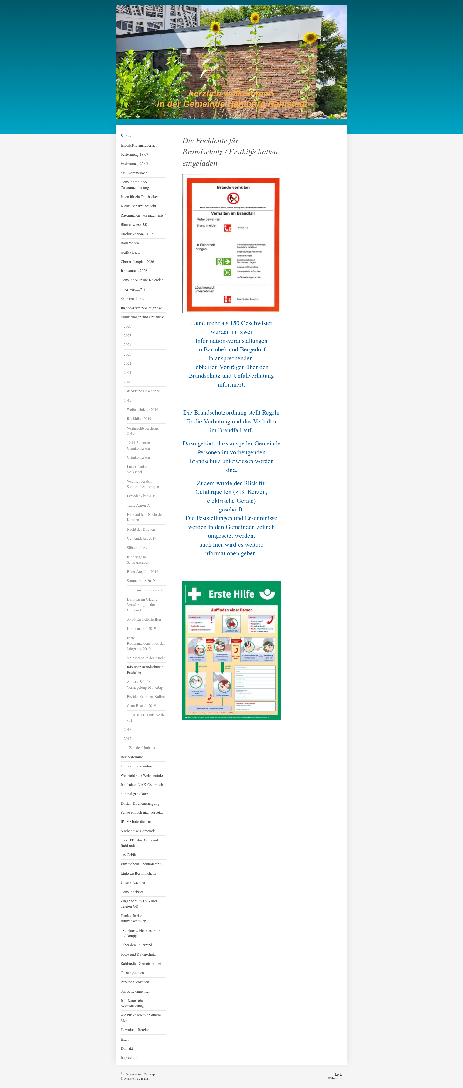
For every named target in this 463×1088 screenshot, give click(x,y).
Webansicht (335, 1078)
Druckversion (134, 1074)
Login (338, 1074)
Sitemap (149, 1074)
